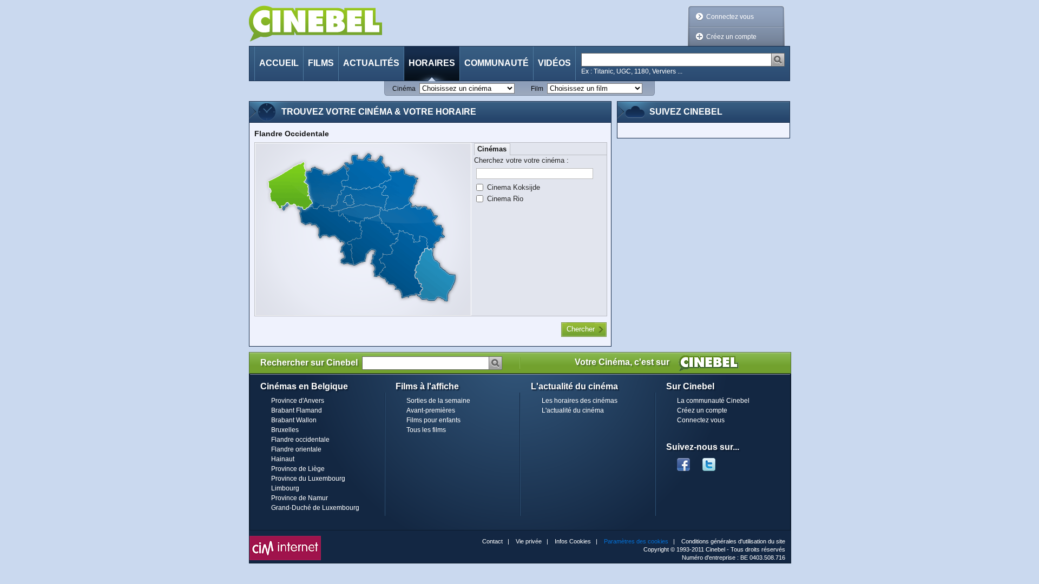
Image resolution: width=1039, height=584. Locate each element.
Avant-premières (430, 410)
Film (537, 88)
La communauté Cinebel (713, 400)
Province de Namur (299, 498)
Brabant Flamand (296, 410)
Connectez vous (730, 17)
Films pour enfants (433, 420)
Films (321, 63)
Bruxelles (285, 430)
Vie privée (529, 541)
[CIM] (285, 538)
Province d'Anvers (297, 400)
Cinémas (492, 149)
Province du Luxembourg (308, 478)
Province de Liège (298, 469)
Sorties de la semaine (438, 400)
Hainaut (282, 459)
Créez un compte (731, 37)
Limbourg (285, 488)
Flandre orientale (296, 449)
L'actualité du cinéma (573, 410)
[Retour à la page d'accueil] (315, 23)
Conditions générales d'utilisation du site (733, 541)
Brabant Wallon (294, 420)
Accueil (279, 63)
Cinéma (404, 88)
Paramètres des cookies (636, 541)
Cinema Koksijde (513, 187)
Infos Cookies (573, 541)
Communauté (496, 63)
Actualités (371, 63)
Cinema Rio (505, 199)
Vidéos (554, 63)
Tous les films (426, 430)
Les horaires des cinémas (579, 400)
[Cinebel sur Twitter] (714, 461)
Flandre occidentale (300, 439)
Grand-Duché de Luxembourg (315, 508)
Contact (492, 541)
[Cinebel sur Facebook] (683, 461)
